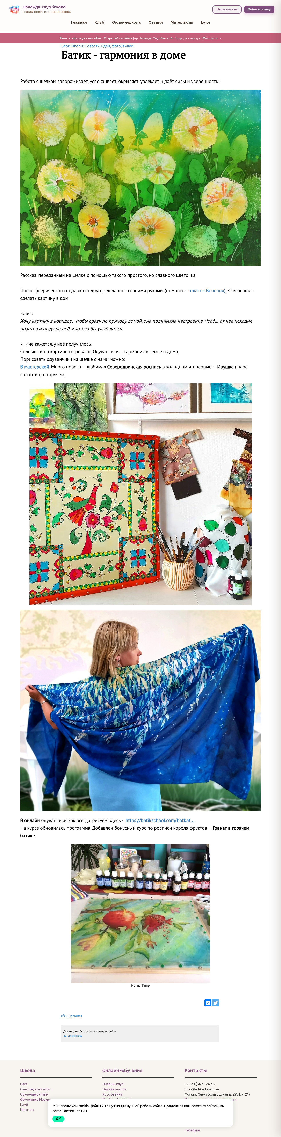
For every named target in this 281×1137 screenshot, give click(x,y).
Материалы (182, 22)
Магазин (27, 1110)
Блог (205, 22)
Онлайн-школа (126, 22)
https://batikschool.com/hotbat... (159, 820)
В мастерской (34, 366)
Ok (58, 1119)
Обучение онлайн (34, 1094)
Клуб (99, 22)
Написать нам (227, 9)
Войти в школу (259, 9)
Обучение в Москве (35, 1099)
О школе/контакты (35, 1089)
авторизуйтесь (72, 1035)
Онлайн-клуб (112, 1084)
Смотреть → (212, 38)
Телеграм (192, 1130)
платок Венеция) (207, 290)
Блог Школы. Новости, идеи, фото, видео (97, 46)
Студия (156, 22)
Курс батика (112, 1094)
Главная (79, 22)
